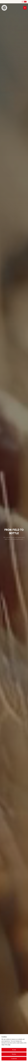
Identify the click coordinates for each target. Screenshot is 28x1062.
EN (25, 1)
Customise (14, 1058)
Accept (14, 1049)
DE (23, 1)
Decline (14, 1054)
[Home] (4, 8)
